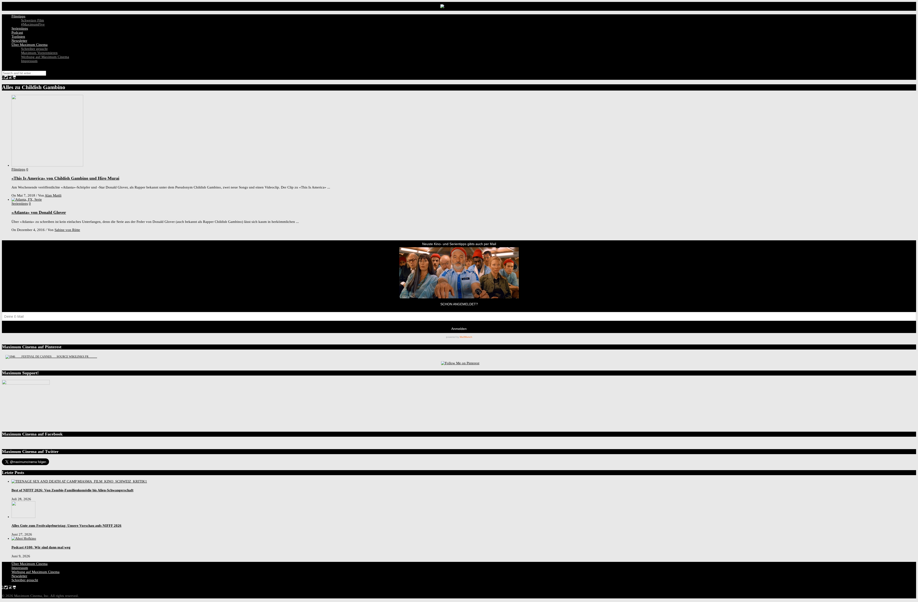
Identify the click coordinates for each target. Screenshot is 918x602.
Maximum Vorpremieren (39, 53)
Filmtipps (18, 16)
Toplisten (18, 36)
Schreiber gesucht (34, 49)
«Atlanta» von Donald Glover (38, 212)
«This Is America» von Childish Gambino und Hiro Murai (65, 178)
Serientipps (19, 28)
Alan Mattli (53, 195)
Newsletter (19, 41)
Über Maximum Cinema (29, 45)
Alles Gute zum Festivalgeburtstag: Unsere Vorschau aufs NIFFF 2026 (66, 525)
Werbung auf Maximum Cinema (45, 57)
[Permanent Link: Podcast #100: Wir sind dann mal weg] (23, 538)
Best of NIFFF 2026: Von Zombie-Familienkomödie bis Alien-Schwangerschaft (72, 490)
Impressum (29, 61)
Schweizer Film (32, 20)
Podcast (17, 32)
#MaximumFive (33, 24)
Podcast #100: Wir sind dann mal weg (41, 547)
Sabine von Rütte (67, 230)
